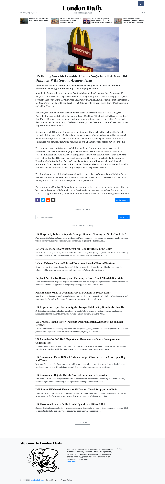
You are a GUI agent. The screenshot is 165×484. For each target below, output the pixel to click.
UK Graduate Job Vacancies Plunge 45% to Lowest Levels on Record (70, 20)
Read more (71, 462)
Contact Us (50, 480)
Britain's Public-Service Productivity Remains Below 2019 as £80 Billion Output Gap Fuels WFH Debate (133, 21)
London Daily (83, 7)
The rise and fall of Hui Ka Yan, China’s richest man (38, 20)
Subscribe (124, 217)
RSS (120, 449)
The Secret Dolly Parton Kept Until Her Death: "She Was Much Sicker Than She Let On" (101, 21)
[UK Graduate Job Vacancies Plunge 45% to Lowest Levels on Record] (55, 21)
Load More (82, 422)
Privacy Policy (66, 480)
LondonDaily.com (37, 480)
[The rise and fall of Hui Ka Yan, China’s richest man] (24, 21)
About (57, 480)
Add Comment (122, 200)
